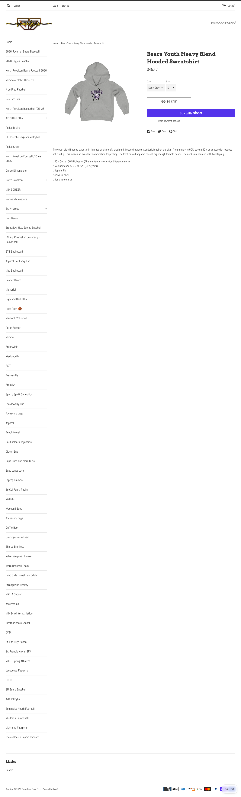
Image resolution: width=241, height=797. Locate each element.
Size (167, 81)
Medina (10, 337)
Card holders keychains (19, 442)
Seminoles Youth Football (20, 709)
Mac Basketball (14, 271)
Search (9, 770)
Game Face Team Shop (31, 789)
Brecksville (12, 375)
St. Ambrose (26, 209)
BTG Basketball (14, 251)
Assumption (12, 604)
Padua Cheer (13, 147)
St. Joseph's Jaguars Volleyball (23, 137)
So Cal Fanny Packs (17, 490)
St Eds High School (16, 642)
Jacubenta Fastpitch (17, 670)
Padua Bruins (13, 128)
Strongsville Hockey (17, 585)
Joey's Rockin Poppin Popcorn (22, 737)
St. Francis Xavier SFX (18, 651)
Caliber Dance (13, 280)
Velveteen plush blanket (19, 556)
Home (9, 42)
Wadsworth (12, 356)
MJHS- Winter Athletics (19, 613)
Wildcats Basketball (17, 718)
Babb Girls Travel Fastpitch (21, 575)
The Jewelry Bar (15, 404)
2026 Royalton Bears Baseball (23, 51)
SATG (8, 366)
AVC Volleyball (13, 699)
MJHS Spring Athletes (18, 661)
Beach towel (13, 432)
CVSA (8, 632)
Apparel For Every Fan (18, 261)
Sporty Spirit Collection (19, 394)
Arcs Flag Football (16, 89)
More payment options (169, 121)
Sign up (65, 5)
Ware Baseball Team (17, 566)
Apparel (10, 423)
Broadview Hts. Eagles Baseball (23, 228)
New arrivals (13, 99)
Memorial (11, 290)
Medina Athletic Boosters (20, 80)
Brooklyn (10, 385)
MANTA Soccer (14, 594)
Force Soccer (13, 328)
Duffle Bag (12, 528)
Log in (55, 5)
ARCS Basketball (26, 118)
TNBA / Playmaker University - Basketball (23, 239)
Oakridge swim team (17, 537)
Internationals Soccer (18, 623)
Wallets (10, 499)
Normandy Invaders (16, 199)
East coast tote (15, 471)
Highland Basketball (17, 299)
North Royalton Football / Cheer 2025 (24, 158)
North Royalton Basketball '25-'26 (25, 109)
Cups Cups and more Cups (20, 461)
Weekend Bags (14, 509)
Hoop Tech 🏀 (14, 309)
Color (149, 81)
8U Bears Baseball (16, 689)
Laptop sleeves (14, 480)
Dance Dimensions (16, 171)
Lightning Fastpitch (17, 728)
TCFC (8, 680)
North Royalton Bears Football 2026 (26, 70)
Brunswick (12, 347)
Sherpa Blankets (15, 547)
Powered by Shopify (51, 789)
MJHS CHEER (13, 190)
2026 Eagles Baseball (18, 61)
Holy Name (12, 218)
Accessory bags (14, 413)
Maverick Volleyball (16, 318)
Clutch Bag (12, 452)
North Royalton (26, 180)
